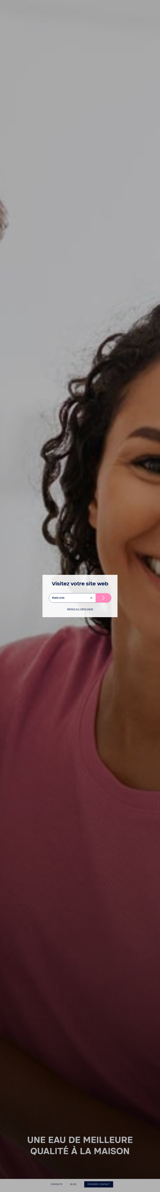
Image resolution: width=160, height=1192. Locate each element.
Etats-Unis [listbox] (58, 597)
